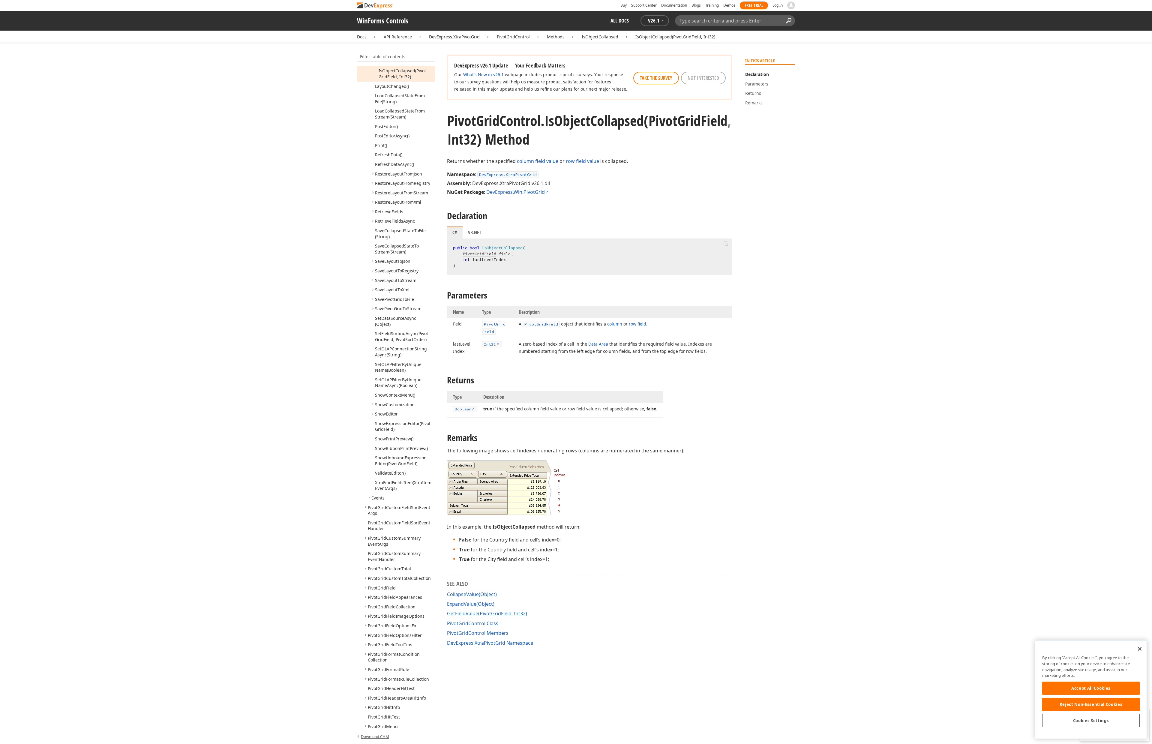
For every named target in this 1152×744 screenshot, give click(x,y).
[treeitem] (402, 74)
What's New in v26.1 (483, 74)
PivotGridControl (513, 37)
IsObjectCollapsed (600, 37)
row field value (582, 161)
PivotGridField (479, 253)
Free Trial (754, 5)
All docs (619, 20)
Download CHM (375, 736)
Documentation (674, 5)
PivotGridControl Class (472, 623)
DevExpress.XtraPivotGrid (454, 37)
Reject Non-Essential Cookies (1091, 704)
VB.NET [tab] (474, 232)
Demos (729, 5)
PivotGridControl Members (477, 633)
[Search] (788, 20)
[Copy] (726, 244)
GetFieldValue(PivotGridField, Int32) (487, 613)
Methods (556, 37)
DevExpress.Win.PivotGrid (515, 192)
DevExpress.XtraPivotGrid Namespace (490, 643)
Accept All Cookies (1091, 688)
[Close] (1139, 649)
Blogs (696, 5)
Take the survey (656, 78)
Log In (777, 5)
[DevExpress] (375, 6)
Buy (623, 5)
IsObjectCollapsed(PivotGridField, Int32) (675, 37)
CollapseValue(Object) (472, 594)
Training (712, 5)
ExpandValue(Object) (470, 604)
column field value (537, 161)
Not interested (703, 78)
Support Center (644, 5)
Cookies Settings (1091, 720)
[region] (1091, 689)
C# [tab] (454, 232)
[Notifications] (791, 5)
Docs (362, 37)
